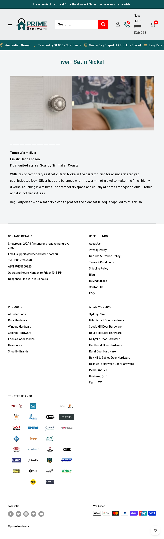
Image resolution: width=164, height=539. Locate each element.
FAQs (92, 293)
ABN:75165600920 (20, 266)
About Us (95, 243)
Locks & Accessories (21, 339)
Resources (15, 345)
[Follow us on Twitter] (18, 514)
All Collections (17, 314)
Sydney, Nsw (97, 314)
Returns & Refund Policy (104, 256)
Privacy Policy (98, 249)
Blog (92, 274)
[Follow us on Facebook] (11, 514)
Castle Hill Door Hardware (105, 326)
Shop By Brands (18, 351)
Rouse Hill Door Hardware (105, 332)
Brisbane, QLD (98, 376)
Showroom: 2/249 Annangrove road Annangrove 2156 (38, 245)
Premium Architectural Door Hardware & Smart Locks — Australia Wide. (82, 4)
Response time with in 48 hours (28, 279)
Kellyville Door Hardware (104, 339)
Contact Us (96, 287)
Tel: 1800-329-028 (20, 260)
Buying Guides (98, 281)
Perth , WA (95, 382)
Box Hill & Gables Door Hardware (109, 357)
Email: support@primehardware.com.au (33, 254)
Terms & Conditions (101, 262)
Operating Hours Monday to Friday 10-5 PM (35, 272)
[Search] (103, 24)
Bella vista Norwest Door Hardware (111, 363)
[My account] (118, 24)
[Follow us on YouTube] (41, 514)
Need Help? (137, 18)
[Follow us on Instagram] (26, 514)
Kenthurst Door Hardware (105, 345)
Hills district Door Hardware (106, 320)
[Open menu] (10, 24)
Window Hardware (19, 326)
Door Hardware (17, 320)
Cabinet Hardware (19, 332)
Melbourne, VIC (98, 370)
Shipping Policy (98, 268)
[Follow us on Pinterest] (33, 514)
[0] (152, 24)
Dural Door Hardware (102, 351)
